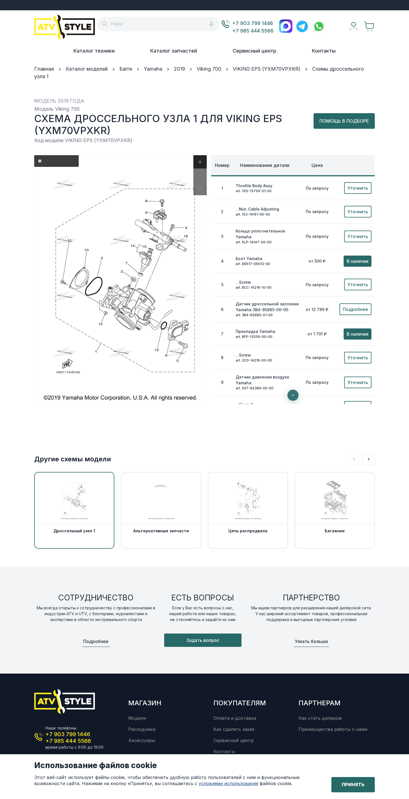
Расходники (142, 729)
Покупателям (239, 703)
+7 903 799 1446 (252, 23)
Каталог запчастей (173, 51)
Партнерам (320, 703)
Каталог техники (94, 51)
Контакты (324, 51)
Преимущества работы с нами (333, 729)
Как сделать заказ (233, 729)
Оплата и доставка (234, 718)
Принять (353, 784)
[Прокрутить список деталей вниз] (293, 395)
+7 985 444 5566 (253, 31)
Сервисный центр (254, 51)
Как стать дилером (320, 718)
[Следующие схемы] (369, 459)
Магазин (144, 703)
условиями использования (228, 783)
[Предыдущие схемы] (354, 459)
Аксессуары (141, 740)
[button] (200, 162)
